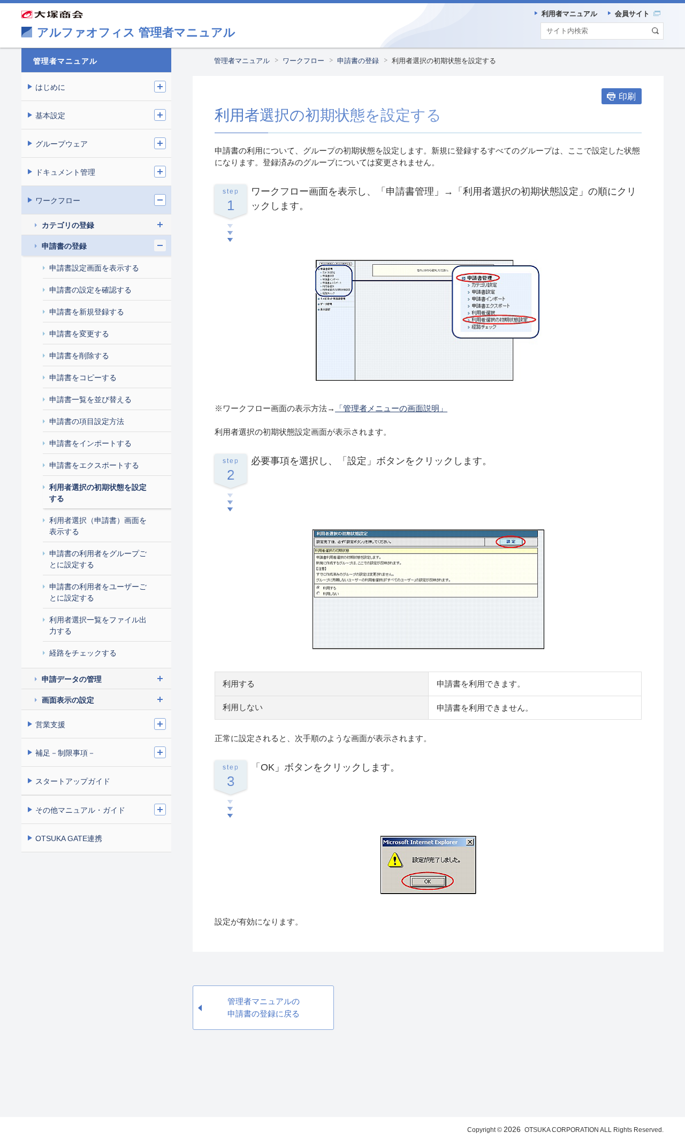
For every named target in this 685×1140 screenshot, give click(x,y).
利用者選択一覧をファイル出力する (98, 625)
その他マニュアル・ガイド (80, 810)
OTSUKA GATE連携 (68, 838)
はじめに (50, 87)
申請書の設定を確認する (90, 290)
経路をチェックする (83, 653)
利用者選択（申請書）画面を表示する (98, 526)
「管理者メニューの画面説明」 (391, 408)
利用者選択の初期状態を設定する (98, 493)
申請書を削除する (79, 355)
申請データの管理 (72, 679)
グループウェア (61, 144)
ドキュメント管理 (65, 172)
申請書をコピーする (83, 377)
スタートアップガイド (72, 781)
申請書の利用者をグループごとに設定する (98, 559)
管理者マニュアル (242, 61)
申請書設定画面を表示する (94, 268)
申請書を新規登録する (86, 311)
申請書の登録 (358, 61)
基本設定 (50, 115)
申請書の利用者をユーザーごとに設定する (98, 592)
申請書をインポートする (90, 443)
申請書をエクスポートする (94, 465)
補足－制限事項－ (65, 753)
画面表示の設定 (68, 700)
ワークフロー (303, 61)
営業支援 (50, 724)
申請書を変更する (79, 333)
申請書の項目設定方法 (86, 421)
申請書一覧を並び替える (90, 399)
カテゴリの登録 (68, 225)
